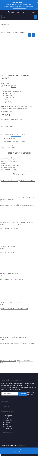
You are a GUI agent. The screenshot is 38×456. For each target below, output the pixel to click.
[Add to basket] (2, 30)
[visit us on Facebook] (2, 436)
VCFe (18, 4)
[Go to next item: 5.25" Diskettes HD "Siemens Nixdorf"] (13, 24)
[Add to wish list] (33, 35)
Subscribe (23, 393)
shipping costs (17, 119)
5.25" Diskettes (12, 85)
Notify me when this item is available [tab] (14, 141)
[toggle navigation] (3, 12)
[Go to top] (0, 455)
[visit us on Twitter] (2, 438)
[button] (27, 12)
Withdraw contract (8, 432)
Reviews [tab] (24, 135)
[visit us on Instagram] (2, 442)
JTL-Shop (22, 451)
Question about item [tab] (9, 138)
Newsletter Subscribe (30, 393)
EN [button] (24, 12)
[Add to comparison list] (29, 35)
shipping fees (21, 445)
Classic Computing (20, 6)
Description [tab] (15, 135)
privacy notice (5, 387)
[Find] (35, 17)
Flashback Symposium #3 (19, 8)
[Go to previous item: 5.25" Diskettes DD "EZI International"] (10, 24)
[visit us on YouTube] (2, 440)
